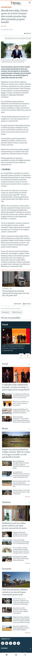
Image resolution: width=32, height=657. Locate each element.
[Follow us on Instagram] (10, 643)
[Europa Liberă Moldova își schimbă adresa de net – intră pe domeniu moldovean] (7, 411)
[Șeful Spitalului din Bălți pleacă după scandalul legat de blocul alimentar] (7, 558)
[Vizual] (6, 655)
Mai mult (27, 496)
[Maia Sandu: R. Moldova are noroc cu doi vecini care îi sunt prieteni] (7, 403)
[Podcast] (16, 655)
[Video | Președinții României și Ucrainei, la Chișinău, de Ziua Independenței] (16, 336)
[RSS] (14, 643)
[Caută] (25, 655)
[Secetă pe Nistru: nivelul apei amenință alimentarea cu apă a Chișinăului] (7, 492)
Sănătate (6, 502)
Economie (6, 569)
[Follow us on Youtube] (6, 643)
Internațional (6, 7)
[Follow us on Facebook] (2, 643)
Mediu (5, 429)
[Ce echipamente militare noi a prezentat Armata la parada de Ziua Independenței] (7, 396)
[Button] (27, 33)
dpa (2, 26)
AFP (5, 26)
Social (5, 364)
